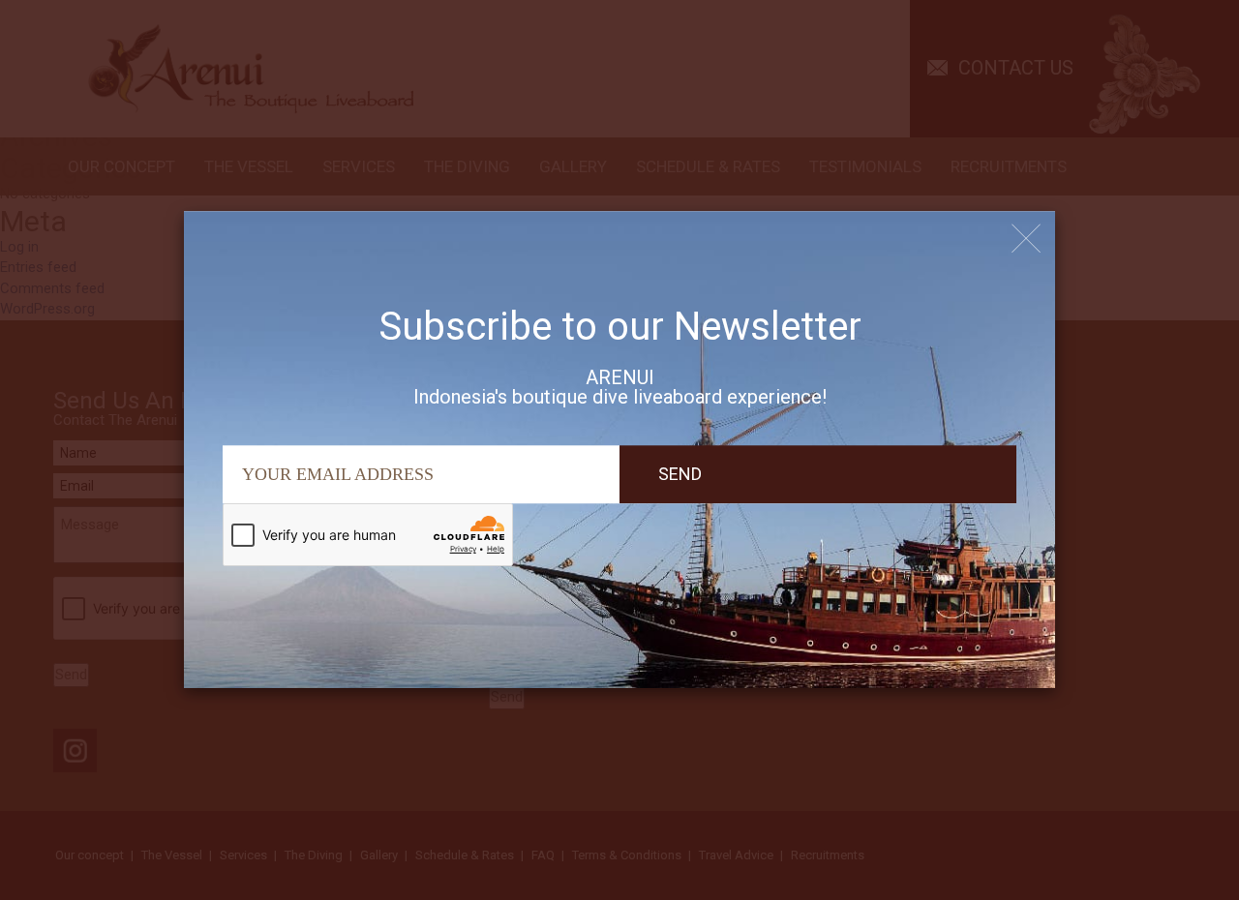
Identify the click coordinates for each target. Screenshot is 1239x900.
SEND (680, 474)
